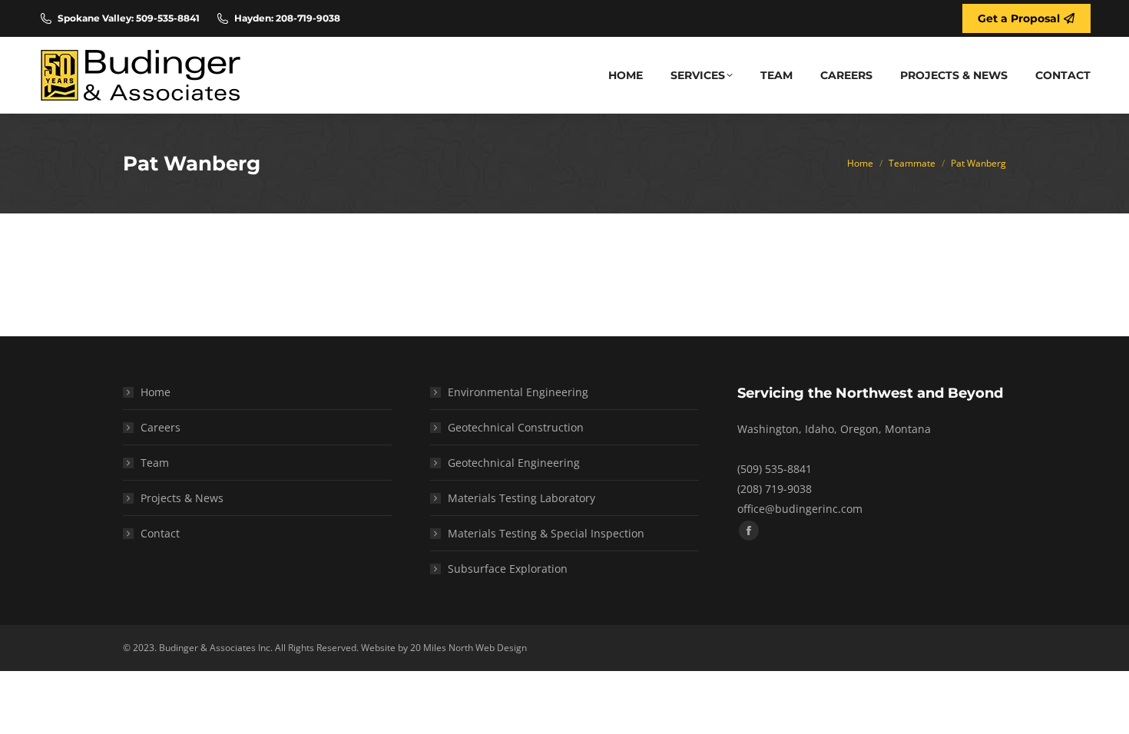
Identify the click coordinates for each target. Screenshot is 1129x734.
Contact (160, 533)
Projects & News (182, 498)
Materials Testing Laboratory (521, 498)
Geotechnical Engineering (514, 462)
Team (155, 462)
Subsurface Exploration (508, 568)
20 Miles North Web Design (468, 647)
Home (156, 392)
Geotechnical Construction (516, 427)
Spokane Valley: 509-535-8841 (129, 18)
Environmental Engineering (518, 392)
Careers (160, 427)
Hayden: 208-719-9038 (287, 18)
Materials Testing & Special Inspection (546, 533)
